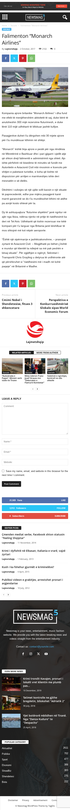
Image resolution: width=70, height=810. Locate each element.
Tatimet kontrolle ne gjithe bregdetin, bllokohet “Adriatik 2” (44, 699)
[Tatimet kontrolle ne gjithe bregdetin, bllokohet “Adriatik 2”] (11, 703)
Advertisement (40, 800)
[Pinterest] (23, 58)
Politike (6, 754)
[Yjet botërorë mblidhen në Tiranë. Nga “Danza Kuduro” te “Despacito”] (11, 721)
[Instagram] (31, 654)
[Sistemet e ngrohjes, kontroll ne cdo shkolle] (57, 366)
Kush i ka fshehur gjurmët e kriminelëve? (28, 567)
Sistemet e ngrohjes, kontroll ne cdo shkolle (57, 378)
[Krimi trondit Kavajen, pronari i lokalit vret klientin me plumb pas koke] (11, 684)
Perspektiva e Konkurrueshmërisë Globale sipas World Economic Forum (54, 306)
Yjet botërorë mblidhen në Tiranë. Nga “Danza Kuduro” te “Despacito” (44, 719)
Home (4, 25)
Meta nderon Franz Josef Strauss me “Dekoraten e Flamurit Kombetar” (34, 379)
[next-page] (37, 389)
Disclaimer (13, 800)
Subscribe (60, 515)
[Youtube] (46, 654)
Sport (5, 759)
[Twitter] (14, 58)
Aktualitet (7, 748)
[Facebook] (5, 58)
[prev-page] (33, 389)
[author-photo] (35, 329)
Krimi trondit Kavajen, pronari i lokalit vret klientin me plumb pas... (43, 682)
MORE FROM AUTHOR (47, 352)
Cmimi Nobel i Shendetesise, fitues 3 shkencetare (17, 304)
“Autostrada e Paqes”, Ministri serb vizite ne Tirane (12, 378)
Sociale (14, 25)
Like (63, 500)
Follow (61, 508)
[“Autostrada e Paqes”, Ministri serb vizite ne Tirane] (12, 366)
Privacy (25, 800)
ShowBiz (6, 770)
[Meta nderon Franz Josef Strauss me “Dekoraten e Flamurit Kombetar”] (35, 366)
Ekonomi (6, 765)
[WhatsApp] (31, 58)
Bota (4, 782)
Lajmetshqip (11, 48)
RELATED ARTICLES (21, 352)
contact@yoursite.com (41, 646)
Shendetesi (8, 776)
